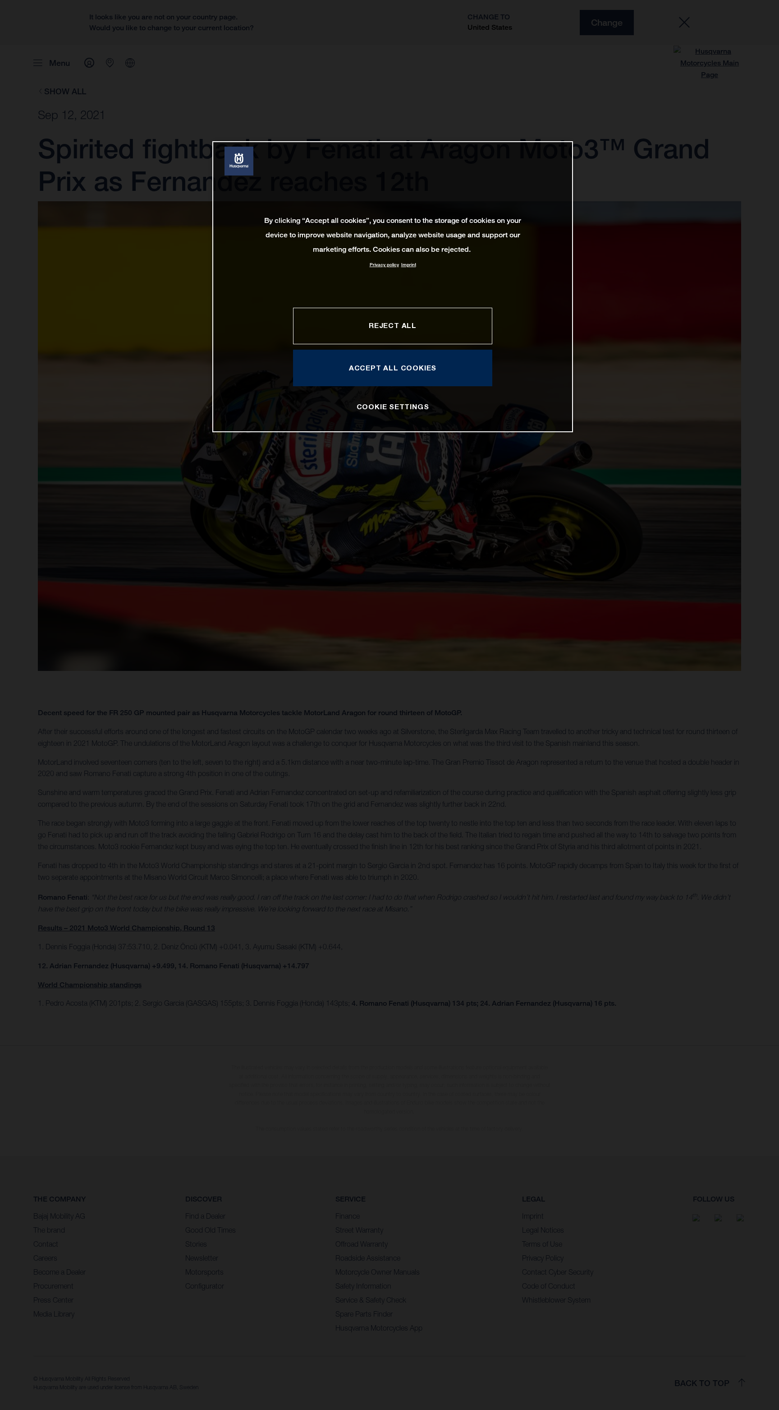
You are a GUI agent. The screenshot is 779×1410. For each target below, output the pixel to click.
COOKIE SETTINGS (393, 406)
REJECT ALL (393, 325)
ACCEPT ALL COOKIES (392, 368)
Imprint (408, 265)
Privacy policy (384, 265)
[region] (392, 286)
